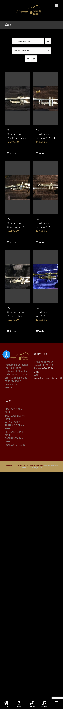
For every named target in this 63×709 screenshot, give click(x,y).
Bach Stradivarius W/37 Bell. (42, 312)
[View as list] (34, 59)
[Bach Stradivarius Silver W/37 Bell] (45, 98)
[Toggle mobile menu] (56, 5)
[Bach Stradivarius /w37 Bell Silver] (17, 98)
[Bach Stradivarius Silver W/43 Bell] (17, 187)
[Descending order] (48, 41)
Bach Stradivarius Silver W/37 (43, 223)
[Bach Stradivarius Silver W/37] (45, 187)
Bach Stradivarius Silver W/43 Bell (17, 223)
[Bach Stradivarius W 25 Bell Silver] (17, 276)
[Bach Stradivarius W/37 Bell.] (45, 276)
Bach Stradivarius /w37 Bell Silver (16, 134)
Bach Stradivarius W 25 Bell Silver (15, 312)
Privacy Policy (36, 467)
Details (13, 153)
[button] (6, 354)
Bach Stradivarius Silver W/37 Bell (45, 134)
